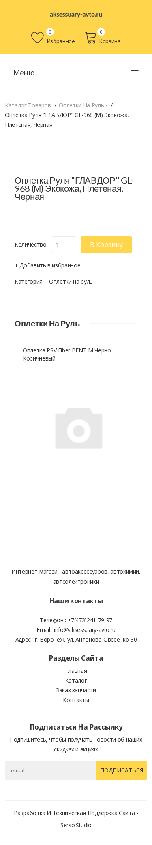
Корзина (109, 41)
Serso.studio (76, 825)
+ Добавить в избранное (47, 265)
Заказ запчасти (76, 690)
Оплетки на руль (71, 281)
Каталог (76, 680)
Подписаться (121, 770)
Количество (31, 244)
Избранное (60, 41)
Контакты (76, 700)
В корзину (106, 244)
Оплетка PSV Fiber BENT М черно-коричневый (68, 354)
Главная (76, 670)
